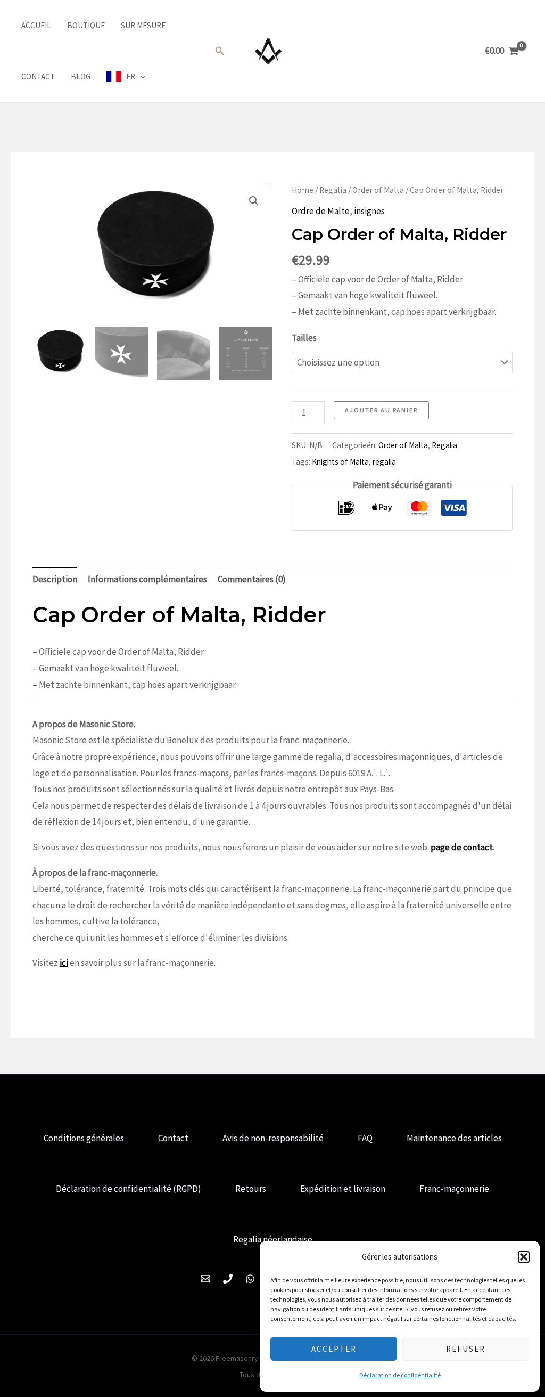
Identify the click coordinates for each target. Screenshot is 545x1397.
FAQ (365, 1138)
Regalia (332, 190)
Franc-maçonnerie (454, 1189)
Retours (250, 1189)
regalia (384, 462)
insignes (369, 211)
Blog (80, 76)
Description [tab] (54, 579)
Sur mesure (143, 25)
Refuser (465, 1349)
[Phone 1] (228, 1279)
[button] (523, 1257)
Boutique (86, 25)
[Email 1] (205, 1279)
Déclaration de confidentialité (400, 1375)
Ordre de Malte (321, 211)
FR (130, 76)
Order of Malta (378, 190)
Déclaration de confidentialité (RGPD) (128, 1189)
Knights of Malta (340, 462)
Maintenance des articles (454, 1138)
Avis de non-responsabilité (273, 1138)
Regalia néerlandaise (272, 1239)
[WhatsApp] (250, 1279)
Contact (38, 76)
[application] (140, 76)
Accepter (334, 1349)
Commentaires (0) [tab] (252, 579)
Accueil (36, 25)
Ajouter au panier (381, 410)
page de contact (462, 847)
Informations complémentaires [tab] (147, 579)
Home (302, 190)
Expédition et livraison (342, 1189)
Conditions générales (84, 1138)
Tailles (304, 338)
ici (64, 963)
